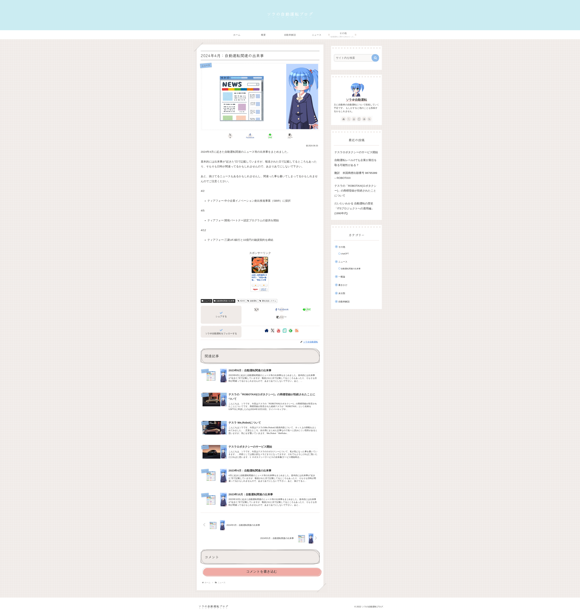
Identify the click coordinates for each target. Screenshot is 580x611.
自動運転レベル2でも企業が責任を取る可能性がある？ (355, 162)
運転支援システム (269, 301)
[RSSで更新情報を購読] (296, 330)
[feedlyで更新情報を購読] (290, 330)
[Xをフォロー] (272, 330)
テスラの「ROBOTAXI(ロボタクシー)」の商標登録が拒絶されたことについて (355, 190)
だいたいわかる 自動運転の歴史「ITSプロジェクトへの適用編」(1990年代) (354, 208)
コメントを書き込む (261, 571)
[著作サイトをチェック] (266, 330)
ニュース (207, 301)
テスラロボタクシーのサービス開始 (356, 152)
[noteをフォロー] (284, 330)
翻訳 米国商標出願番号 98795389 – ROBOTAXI (355, 175)
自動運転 (253, 301)
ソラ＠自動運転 (356, 99)
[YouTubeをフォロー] (278, 330)
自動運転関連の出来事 (225, 301)
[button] (290, 136)
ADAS (242, 301)
